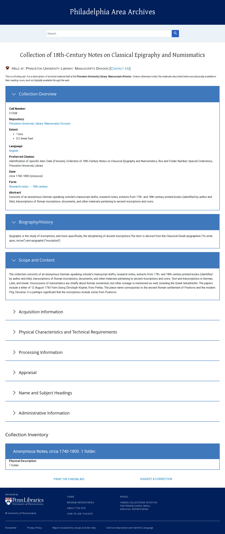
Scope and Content (37, 260)
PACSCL (124, 497)
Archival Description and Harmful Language (129, 528)
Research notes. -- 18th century (28, 186)
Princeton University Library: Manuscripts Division (39, 123)
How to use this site (80, 514)
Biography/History (36, 222)
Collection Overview (37, 94)
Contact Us (120, 68)
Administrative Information (44, 413)
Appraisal (28, 372)
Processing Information (41, 352)
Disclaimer (11, 528)
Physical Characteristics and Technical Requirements (68, 332)
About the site (76, 508)
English (13, 150)
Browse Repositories (80, 502)
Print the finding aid (69, 479)
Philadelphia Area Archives (112, 12)
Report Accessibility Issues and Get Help (74, 528)
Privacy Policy (34, 528)
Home (70, 497)
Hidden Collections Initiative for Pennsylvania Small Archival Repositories (138, 505)
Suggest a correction (156, 479)
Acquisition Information (41, 312)
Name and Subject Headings (45, 393)
